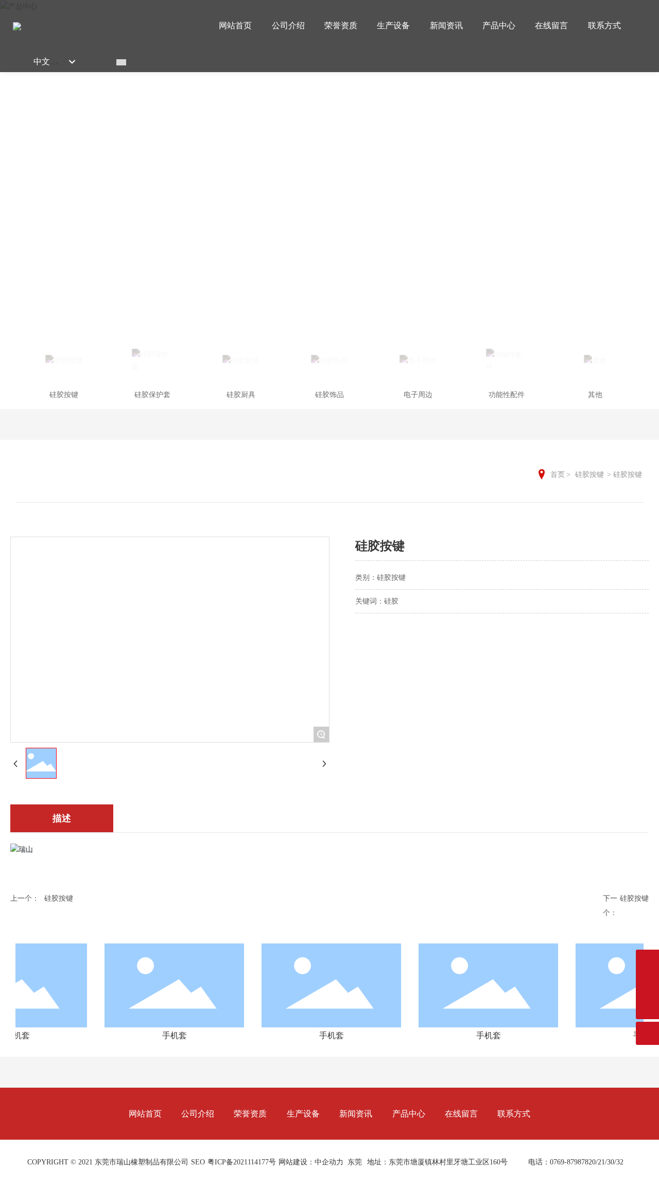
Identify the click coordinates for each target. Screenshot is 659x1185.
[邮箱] (647, 961)
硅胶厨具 (241, 395)
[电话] (647, 984)
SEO (198, 1162)
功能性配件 (507, 395)
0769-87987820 (573, 1162)
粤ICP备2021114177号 (241, 1162)
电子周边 (418, 395)
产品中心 (329, 158)
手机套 (164, 1035)
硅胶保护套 (152, 395)
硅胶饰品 (329, 395)
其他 (595, 395)
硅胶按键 (63, 395)
